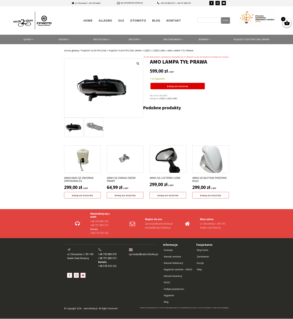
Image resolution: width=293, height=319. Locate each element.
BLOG (156, 20)
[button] (138, 63)
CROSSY (63, 39)
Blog (166, 301)
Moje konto (202, 250)
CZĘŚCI (147, 50)
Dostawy (168, 250)
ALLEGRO (105, 20)
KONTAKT (173, 20)
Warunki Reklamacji (173, 263)
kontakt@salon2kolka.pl (157, 227)
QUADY (28, 39)
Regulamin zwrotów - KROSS (178, 269)
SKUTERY (134, 39)
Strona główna (71, 50)
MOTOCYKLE (101, 39)
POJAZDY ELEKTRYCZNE (94, 50)
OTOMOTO (138, 20)
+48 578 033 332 (99, 231)
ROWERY (203, 39)
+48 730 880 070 (167, 3)
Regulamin (169, 295)
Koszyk (200, 263)
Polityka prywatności (174, 289)
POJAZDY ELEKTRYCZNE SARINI (251, 39)
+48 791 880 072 (99, 225)
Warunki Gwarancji (173, 276)
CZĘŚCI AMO (159, 50)
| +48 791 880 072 (183, 3)
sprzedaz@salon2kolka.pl (132, 3)
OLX (121, 20)
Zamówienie (203, 256)
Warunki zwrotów (172, 256)
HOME (88, 20)
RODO (167, 282)
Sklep (199, 269)
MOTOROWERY (172, 39)
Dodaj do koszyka (177, 86)
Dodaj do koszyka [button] (82, 195)
